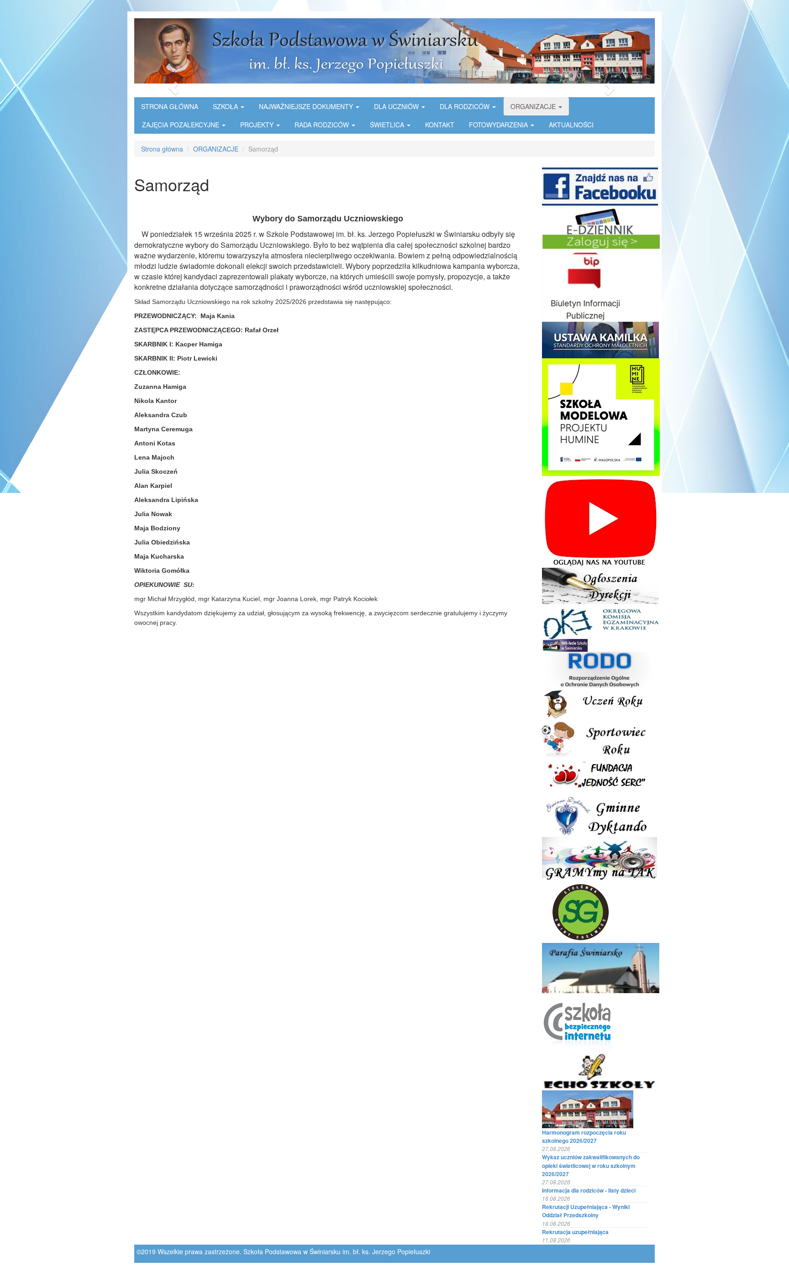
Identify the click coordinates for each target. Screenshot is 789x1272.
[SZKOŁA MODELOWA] (601, 416)
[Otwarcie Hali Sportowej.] (587, 1108)
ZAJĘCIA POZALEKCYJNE (181, 124)
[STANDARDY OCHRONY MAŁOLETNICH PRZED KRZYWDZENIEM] (600, 339)
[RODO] (600, 668)
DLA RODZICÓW (465, 106)
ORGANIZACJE (534, 106)
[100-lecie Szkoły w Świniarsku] (565, 644)
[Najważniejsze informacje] (601, 585)
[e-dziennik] (601, 226)
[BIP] (584, 284)
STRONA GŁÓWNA (169, 106)
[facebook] (600, 185)
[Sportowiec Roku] (596, 737)
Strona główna (162, 148)
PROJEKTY (257, 124)
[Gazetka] (600, 1069)
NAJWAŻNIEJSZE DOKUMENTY (307, 106)
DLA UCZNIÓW (397, 106)
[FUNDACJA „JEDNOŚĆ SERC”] (600, 773)
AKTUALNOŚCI (571, 124)
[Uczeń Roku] (601, 702)
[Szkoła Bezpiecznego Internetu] (577, 1021)
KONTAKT (439, 124)
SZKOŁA (226, 106)
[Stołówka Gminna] (582, 911)
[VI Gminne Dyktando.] (598, 813)
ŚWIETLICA (388, 124)
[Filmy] (601, 520)
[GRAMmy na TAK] (599, 858)
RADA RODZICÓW (323, 124)
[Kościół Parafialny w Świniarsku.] (600, 967)
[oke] (601, 620)
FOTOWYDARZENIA (499, 124)
